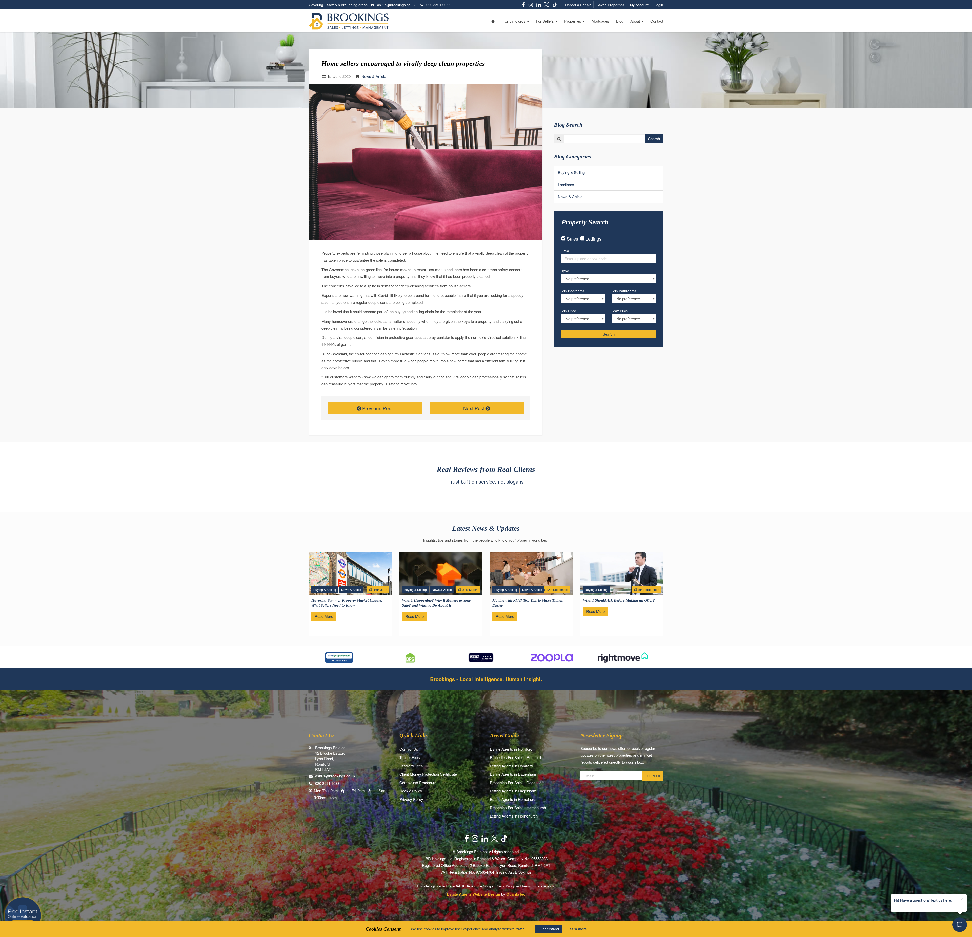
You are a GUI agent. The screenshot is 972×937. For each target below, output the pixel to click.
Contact (656, 21)
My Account (639, 4)
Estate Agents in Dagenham (513, 774)
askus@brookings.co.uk (396, 4)
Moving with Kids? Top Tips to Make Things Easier (527, 602)
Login (658, 4)
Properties (573, 21)
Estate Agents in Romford (511, 749)
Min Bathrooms (624, 290)
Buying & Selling (571, 172)
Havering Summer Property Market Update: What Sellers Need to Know (346, 602)
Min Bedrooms (572, 290)
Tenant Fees (409, 757)
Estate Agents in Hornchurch (513, 799)
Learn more (577, 928)
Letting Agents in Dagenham (513, 790)
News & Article (373, 76)
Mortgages (600, 21)
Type (565, 270)
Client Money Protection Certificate (428, 774)
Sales (572, 238)
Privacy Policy (411, 799)
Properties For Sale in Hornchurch (518, 807)
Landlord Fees (411, 765)
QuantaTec (515, 894)
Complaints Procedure (417, 782)
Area (565, 250)
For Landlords (514, 21)
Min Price (568, 310)
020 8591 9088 (437, 4)
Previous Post (377, 408)
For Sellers (545, 21)
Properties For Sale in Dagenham (517, 782)
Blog (619, 21)
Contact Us (408, 749)
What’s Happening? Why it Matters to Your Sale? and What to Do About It (436, 602)
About (635, 21)
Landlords (566, 184)
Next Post (474, 408)
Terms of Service (534, 886)
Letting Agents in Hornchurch (514, 816)
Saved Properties (610, 4)
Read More (324, 616)
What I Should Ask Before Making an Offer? (619, 600)
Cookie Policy (410, 790)
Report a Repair (578, 4)
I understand (549, 928)
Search (654, 138)
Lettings (593, 238)
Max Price (620, 310)
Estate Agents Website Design (473, 894)
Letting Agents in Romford (511, 765)
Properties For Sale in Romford (515, 757)
